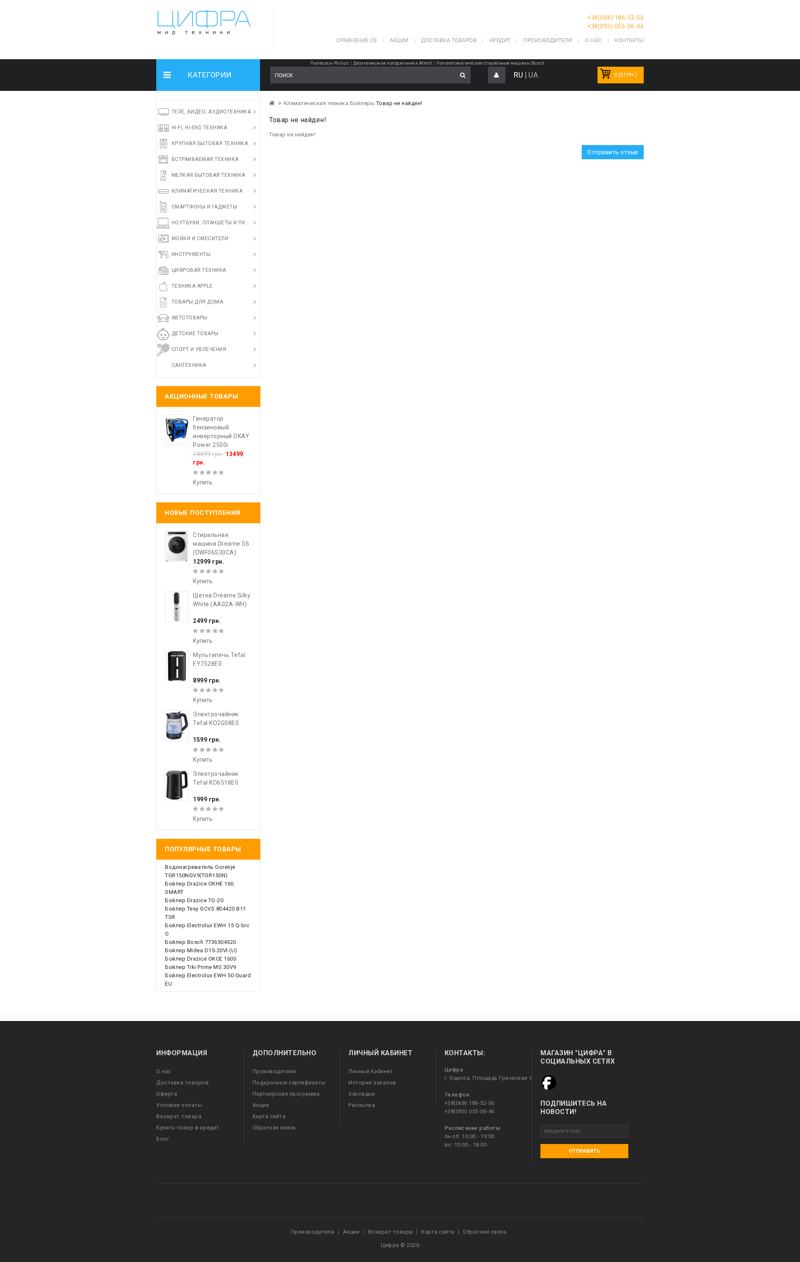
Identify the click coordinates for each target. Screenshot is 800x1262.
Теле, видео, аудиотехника (211, 112)
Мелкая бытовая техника (208, 175)
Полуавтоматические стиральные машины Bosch (490, 63)
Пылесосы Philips (329, 63)
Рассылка (361, 1105)
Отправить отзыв (612, 152)
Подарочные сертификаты (289, 1082)
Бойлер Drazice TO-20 (194, 900)
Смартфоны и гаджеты (205, 207)
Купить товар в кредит (188, 1127)
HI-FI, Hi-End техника (200, 127)
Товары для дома (197, 302)
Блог (162, 1139)
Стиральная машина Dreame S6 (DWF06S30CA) (221, 544)
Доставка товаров (182, 1082)
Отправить (584, 1151)
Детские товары (195, 333)
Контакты (629, 40)
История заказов (372, 1082)
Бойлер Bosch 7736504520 (200, 942)
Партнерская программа (286, 1094)
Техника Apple (192, 286)
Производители (547, 40)
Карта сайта (269, 1116)
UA (533, 74)
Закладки (361, 1094)
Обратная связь (274, 1127)
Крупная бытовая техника (210, 143)
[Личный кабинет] (496, 75)
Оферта (166, 1094)
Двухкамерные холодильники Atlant (392, 63)
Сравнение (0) (356, 40)
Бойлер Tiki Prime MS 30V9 (200, 967)
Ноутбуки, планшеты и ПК (209, 223)
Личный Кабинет (370, 1071)
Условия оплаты (179, 1105)
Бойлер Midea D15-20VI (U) (201, 950)
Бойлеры (362, 103)
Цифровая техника (199, 270)
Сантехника (189, 365)
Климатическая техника (207, 191)
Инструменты (191, 254)
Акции (260, 1105)
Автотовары (190, 318)
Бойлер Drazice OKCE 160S (201, 959)
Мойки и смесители (200, 238)
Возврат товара (178, 1116)
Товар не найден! (399, 103)
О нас (163, 1071)
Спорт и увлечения (199, 349)
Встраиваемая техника (205, 159)
